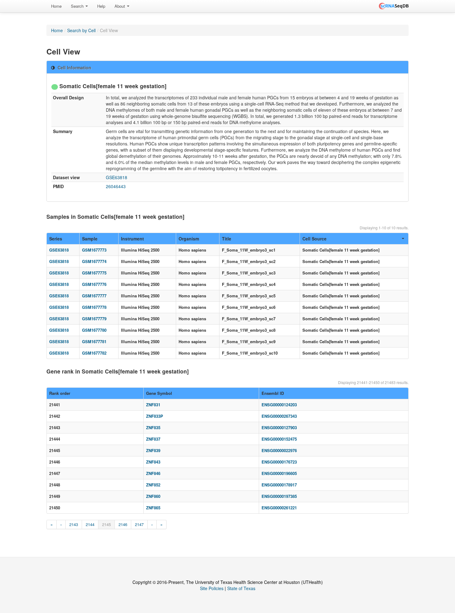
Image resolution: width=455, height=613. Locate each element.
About (120, 6)
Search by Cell (81, 30)
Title (226, 238)
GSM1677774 (94, 261)
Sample (90, 238)
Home (56, 6)
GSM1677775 (94, 273)
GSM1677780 (94, 330)
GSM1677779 (94, 319)
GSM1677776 (94, 284)
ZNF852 (153, 485)
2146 (123, 524)
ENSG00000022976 (279, 450)
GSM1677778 (94, 307)
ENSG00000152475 (279, 439)
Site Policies (211, 588)
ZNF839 (153, 450)
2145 (106, 524)
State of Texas (241, 588)
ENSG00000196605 (279, 473)
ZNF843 (153, 462)
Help (101, 6)
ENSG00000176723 (279, 462)
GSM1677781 (94, 341)
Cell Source (314, 238)
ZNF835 (153, 427)
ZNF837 (153, 439)
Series (55, 238)
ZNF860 (153, 496)
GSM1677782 (94, 353)
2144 (90, 524)
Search (78, 6)
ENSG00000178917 (279, 485)
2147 (139, 524)
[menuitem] (56, 6)
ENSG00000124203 (279, 405)
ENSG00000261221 (279, 508)
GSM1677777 (94, 296)
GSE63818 (116, 177)
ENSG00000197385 (279, 496)
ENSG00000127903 (279, 427)
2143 (73, 524)
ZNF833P (154, 416)
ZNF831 (153, 405)
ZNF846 (153, 473)
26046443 (116, 186)
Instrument (132, 238)
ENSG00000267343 (279, 416)
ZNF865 (153, 508)
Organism (189, 238)
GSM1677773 (94, 250)
